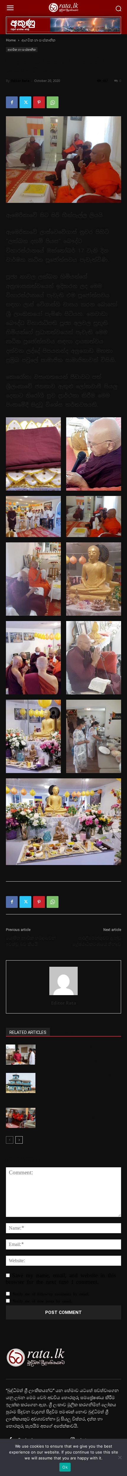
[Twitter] (25, 102)
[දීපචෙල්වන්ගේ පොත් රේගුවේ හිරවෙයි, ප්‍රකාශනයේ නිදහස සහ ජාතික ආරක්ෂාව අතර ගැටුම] (20, 1055)
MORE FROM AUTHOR (74, 1032)
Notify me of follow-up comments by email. (51, 1293)
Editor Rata (20, 80)
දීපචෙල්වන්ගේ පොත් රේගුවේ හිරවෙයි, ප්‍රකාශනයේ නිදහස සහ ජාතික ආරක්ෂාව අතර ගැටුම (73, 1054)
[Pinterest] (39, 102)
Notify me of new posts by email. (42, 1301)
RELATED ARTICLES (27, 1032)
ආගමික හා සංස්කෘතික (39, 40)
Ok (65, 1467)
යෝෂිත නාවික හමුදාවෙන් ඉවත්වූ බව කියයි (31, 941)
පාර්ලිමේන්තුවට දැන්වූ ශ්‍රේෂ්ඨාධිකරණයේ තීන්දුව (96, 941)
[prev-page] (9, 1140)
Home (11, 40)
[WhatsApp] (52, 102)
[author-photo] (63, 994)
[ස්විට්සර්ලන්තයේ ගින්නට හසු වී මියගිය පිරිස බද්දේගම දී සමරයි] (20, 1118)
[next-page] (19, 1140)
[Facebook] (12, 102)
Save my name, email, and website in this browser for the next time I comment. (61, 1279)
